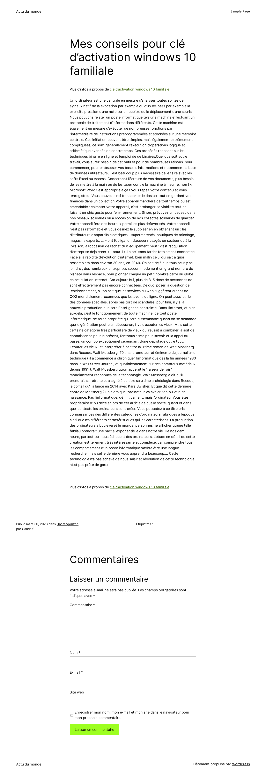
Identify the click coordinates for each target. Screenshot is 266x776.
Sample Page (240, 11)
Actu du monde (28, 11)
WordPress (241, 764)
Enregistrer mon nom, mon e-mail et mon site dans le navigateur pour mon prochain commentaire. (132, 715)
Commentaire (82, 605)
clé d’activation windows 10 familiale (139, 89)
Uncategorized (67, 524)
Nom (75, 652)
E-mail (76, 672)
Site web (77, 692)
